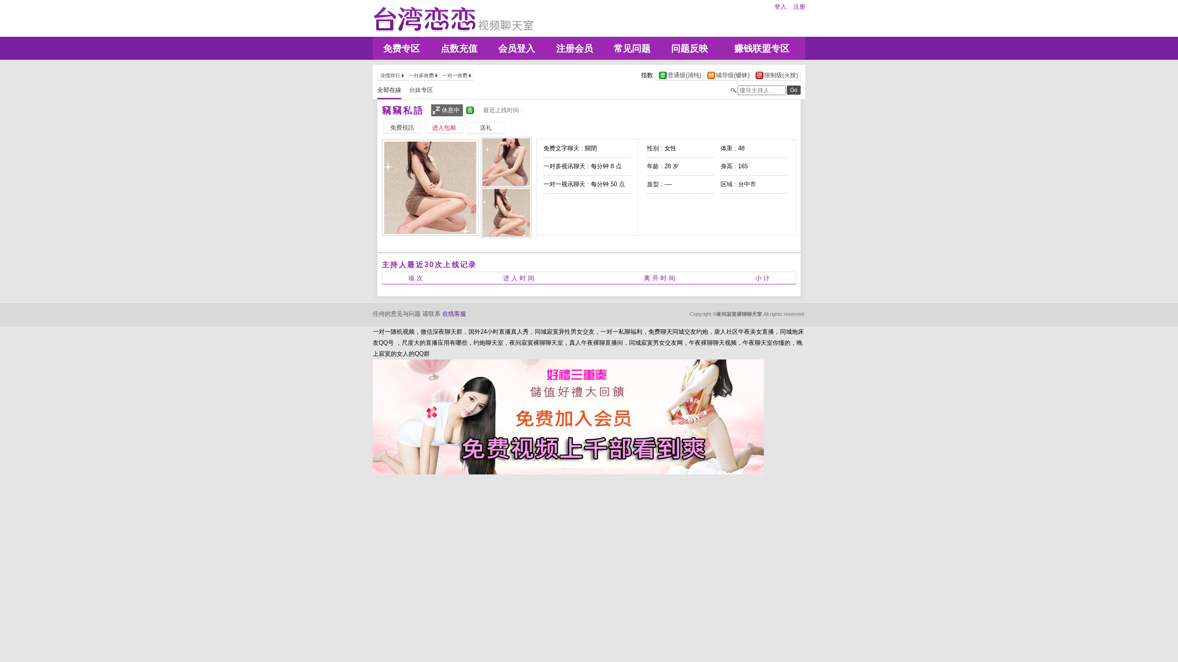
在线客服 (454, 313)
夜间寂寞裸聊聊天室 (739, 314)
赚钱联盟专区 (762, 48)
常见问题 (632, 48)
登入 (780, 6)
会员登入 (516, 48)
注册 (799, 6)
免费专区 (401, 48)
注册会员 (574, 48)
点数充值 (459, 48)
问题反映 (689, 48)
